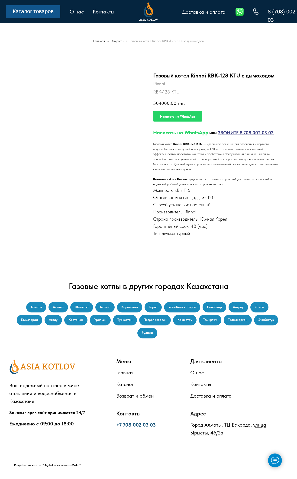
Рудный (147, 332)
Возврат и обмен (135, 396)
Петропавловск (155, 319)
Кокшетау (185, 319)
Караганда (129, 307)
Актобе (105, 307)
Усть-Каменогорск (182, 307)
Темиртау (210, 319)
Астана (58, 307)
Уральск (100, 319)
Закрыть (117, 41)
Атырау (238, 307)
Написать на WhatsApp (180, 132)
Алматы (36, 307)
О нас (77, 11)
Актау (53, 319)
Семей (259, 307)
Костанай (76, 319)
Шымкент (82, 307)
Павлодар (214, 307)
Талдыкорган (237, 319)
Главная (99, 41)
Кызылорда (29, 319)
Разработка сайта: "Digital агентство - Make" (47, 465)
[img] (256, 12)
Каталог (125, 384)
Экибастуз (266, 319)
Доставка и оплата (204, 12)
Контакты (103, 11)
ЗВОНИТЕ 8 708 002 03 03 (246, 132)
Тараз (153, 307)
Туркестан (124, 319)
